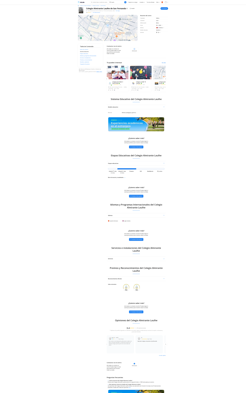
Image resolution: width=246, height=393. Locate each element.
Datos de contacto (84, 49)
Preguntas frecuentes (85, 64)
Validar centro (99, 71)
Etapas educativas (84, 53)
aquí (130, 387)
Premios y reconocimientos (86, 60)
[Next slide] (166, 79)
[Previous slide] (107, 79)
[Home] (78, 5)
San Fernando (103, 5)
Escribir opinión (162, 355)
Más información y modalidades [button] (116, 177)
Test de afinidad (150, 2)
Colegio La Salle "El (141, 82)
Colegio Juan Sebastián (165, 82)
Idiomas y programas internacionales (88, 55)
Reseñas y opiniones (84, 62)
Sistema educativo (84, 51)
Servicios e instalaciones (85, 57)
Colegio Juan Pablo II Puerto (117, 82)
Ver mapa (118, 10)
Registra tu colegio (132, 2)
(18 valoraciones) (96, 12)
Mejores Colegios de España (85, 5)
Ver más (164, 62)
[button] (162, 2)
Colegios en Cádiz (95, 5)
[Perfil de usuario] (166, 2)
